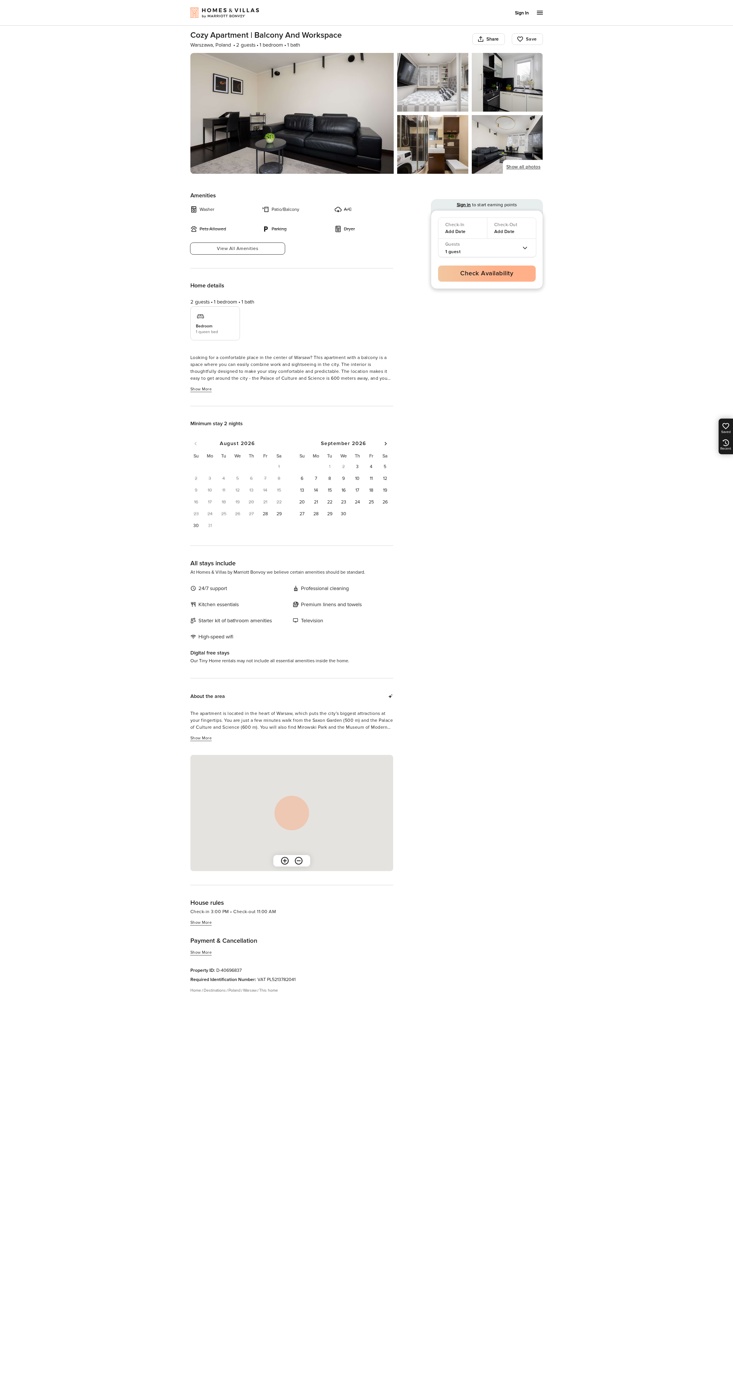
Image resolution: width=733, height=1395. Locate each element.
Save (531, 39)
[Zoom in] (284, 860)
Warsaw (250, 990)
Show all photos (523, 167)
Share (492, 39)
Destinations (215, 990)
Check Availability (486, 273)
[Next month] (385, 443)
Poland (234, 990)
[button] (265, 514)
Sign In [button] (522, 13)
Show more (201, 389)
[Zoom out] (298, 860)
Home (195, 990)
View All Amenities (237, 248)
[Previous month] (195, 443)
